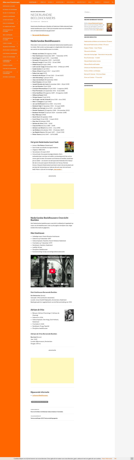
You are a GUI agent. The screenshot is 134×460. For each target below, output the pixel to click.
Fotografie (106, 2)
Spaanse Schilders (7, 65)
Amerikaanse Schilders (9, 6)
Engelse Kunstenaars (8, 23)
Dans (89, 2)
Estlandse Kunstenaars (9, 26)
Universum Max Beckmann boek (93, 67)
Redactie (45, 21)
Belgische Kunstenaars (9, 12)
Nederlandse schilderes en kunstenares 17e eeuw (98, 41)
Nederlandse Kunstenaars (10, 50)
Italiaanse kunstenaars (9, 46)
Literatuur (43, 2)
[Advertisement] (52, 196)
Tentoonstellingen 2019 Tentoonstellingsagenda (44, 417)
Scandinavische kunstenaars (7, 61)
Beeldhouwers (40, 11)
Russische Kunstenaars (9, 56)
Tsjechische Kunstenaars (9, 68)
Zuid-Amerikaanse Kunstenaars (7, 72)
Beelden (33, 11)
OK (115, 458)
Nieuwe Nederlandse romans (92, 61)
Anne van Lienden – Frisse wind (93, 77)
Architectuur (81, 2)
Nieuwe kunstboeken (90, 51)
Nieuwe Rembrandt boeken (92, 64)
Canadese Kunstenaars (9, 16)
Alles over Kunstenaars (11, 2)
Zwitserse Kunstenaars (9, 76)
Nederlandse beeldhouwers (39, 401)
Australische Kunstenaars (10, 9)
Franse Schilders (7, 43)
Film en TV (97, 2)
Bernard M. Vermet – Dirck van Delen (94, 74)
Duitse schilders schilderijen (92, 71)
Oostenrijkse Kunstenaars (10, 53)
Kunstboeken (59, 2)
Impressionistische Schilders (8, 39)
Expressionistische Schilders (8, 30)
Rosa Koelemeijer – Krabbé (92, 57)
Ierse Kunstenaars (7, 34)
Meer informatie (107, 458)
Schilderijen (70, 2)
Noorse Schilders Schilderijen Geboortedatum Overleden (47, 410)
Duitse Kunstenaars (8, 19)
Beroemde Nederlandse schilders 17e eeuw (96, 44)
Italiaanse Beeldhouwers (40, 395)
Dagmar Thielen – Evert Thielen (93, 48)
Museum (50, 2)
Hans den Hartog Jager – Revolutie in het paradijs (98, 54)
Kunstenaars (32, 2)
